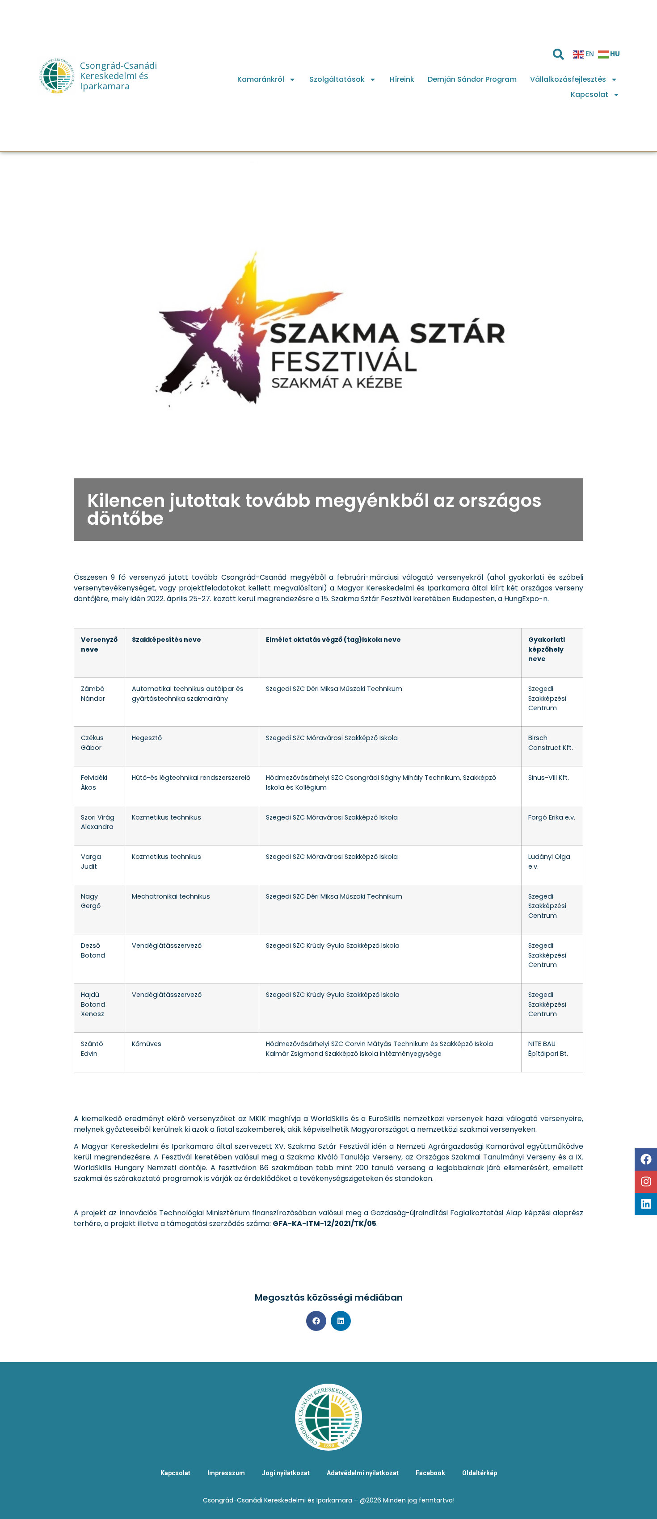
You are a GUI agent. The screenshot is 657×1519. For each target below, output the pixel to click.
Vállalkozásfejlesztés (568, 79)
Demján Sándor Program (472, 79)
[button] (316, 1321)
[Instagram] (646, 1182)
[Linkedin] (646, 1204)
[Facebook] (646, 1159)
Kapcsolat (589, 94)
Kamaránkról (260, 79)
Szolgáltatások (337, 79)
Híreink (402, 79)
